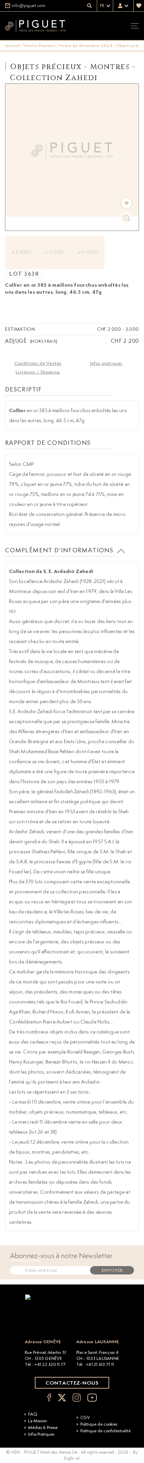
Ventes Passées (39, 45)
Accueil (12, 45)
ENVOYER (112, 1270)
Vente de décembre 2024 (86, 45)
